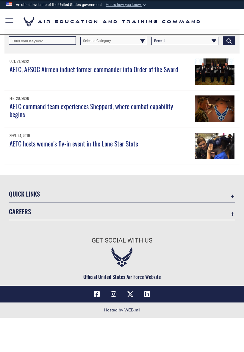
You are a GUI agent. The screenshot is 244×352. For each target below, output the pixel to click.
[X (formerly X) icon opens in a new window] (130, 294)
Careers (20, 211)
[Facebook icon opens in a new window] (97, 294)
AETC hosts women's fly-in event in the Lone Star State (74, 143)
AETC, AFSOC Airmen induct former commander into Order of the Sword (94, 69)
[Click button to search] (229, 40)
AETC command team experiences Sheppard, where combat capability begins (91, 110)
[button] (126, 5)
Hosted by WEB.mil (122, 310)
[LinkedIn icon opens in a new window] (147, 294)
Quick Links (24, 193)
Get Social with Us (122, 240)
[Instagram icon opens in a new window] (113, 294)
